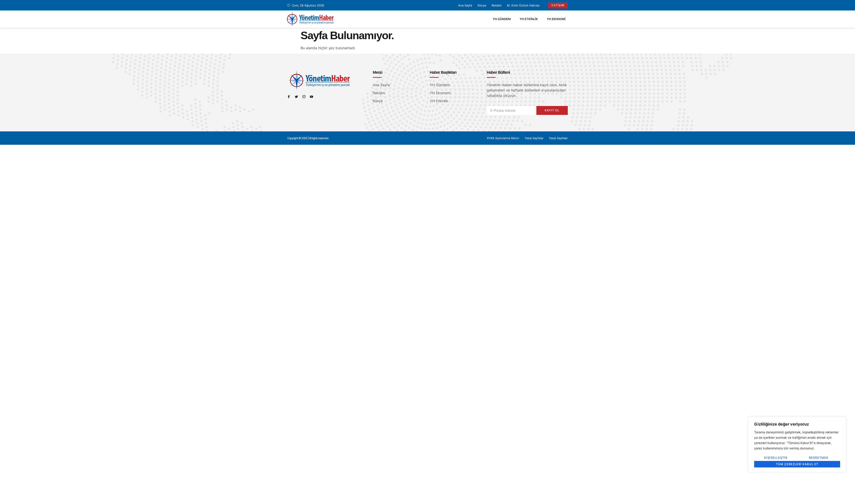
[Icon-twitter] (296, 96)
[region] (797, 444)
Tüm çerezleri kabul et (797, 464)
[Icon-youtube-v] (311, 96)
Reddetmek (819, 457)
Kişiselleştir (775, 457)
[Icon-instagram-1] (303, 96)
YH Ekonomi (556, 19)
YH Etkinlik (529, 19)
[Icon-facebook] (288, 96)
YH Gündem (502, 19)
